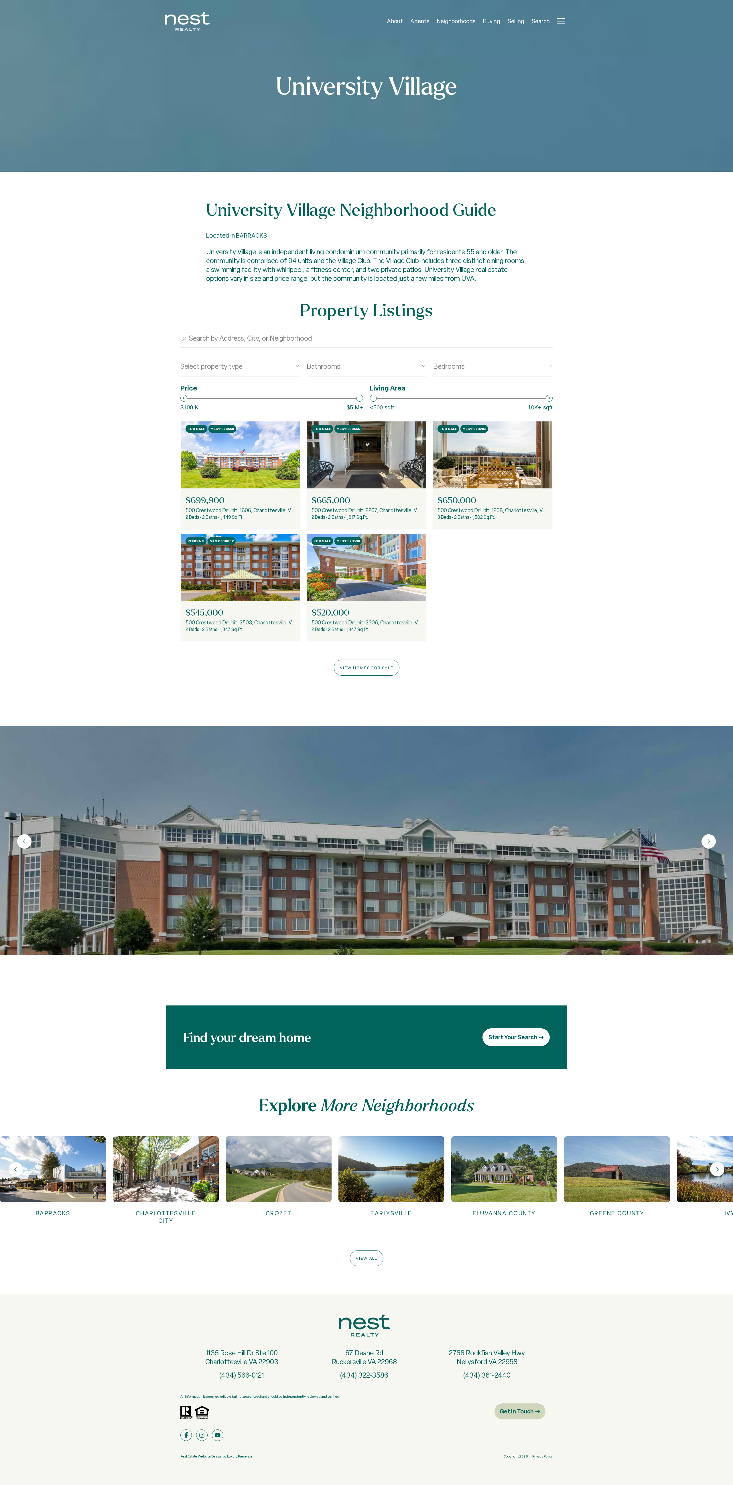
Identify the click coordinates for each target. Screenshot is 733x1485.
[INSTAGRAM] (202, 1435)
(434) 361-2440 (487, 1375)
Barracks (251, 235)
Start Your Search (512, 1037)
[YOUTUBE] (217, 1435)
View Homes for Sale (366, 667)
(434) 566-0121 (241, 1375)
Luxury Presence (240, 1456)
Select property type (211, 366)
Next (709, 841)
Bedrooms (449, 366)
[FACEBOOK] (186, 1435)
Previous (24, 841)
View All (366, 1258)
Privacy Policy (542, 1456)
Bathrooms (323, 366)
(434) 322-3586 (364, 1375)
